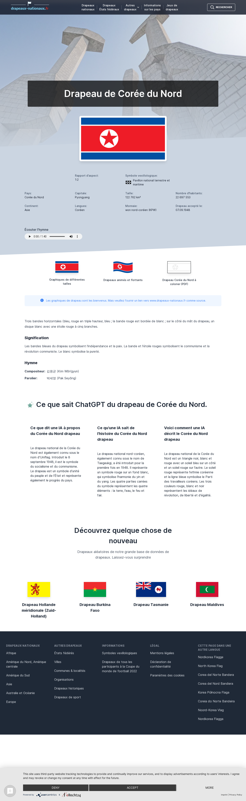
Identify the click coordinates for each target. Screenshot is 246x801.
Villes (57, 662)
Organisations (64, 679)
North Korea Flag (210, 666)
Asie (9, 684)
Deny (56, 787)
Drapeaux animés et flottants (123, 280)
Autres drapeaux (130, 7)
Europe (11, 702)
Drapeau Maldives (207, 604)
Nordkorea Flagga (210, 719)
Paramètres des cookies (167, 675)
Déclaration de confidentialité (160, 664)
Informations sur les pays (152, 7)
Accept (132, 787)
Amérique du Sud (18, 675)
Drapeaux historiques (69, 688)
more (209, 787)
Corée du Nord (34, 197)
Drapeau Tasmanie (151, 604)
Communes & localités (69, 671)
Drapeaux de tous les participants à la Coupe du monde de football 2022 (120, 666)
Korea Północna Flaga (213, 692)
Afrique (11, 653)
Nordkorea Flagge (210, 657)
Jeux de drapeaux (172, 7)
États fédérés (64, 653)
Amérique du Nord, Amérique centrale (26, 664)
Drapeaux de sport (67, 697)
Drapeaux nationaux (88, 7)
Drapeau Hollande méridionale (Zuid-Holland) (39, 610)
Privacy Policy (235, 795)
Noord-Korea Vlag (211, 710)
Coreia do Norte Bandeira (216, 701)
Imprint (224, 795)
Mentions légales (162, 653)
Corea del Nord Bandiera (215, 683)
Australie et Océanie (20, 693)
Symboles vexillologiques (119, 653)
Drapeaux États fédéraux (109, 7)
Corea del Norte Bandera (216, 675)
